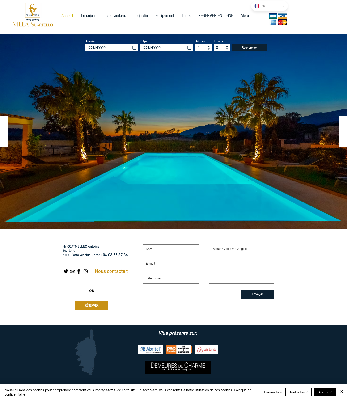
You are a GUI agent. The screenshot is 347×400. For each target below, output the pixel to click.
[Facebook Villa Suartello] (79, 271)
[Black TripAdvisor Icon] (72, 271)
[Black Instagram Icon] (85, 271)
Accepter (325, 392)
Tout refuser (298, 392)
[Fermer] (341, 392)
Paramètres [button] (273, 392)
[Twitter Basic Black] (65, 271)
